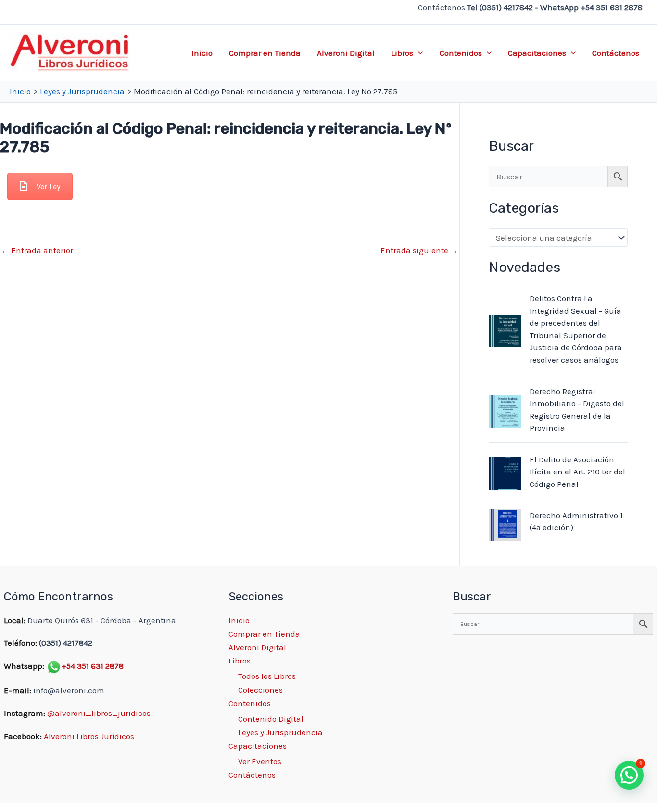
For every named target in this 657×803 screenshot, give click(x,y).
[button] (418, 53)
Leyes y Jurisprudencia (280, 732)
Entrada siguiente (419, 250)
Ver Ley (48, 186)
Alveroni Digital (346, 53)
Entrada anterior (37, 250)
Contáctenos (615, 53)
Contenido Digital (270, 719)
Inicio (202, 53)
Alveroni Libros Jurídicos (89, 736)
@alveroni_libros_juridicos (99, 713)
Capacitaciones (537, 53)
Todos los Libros (267, 676)
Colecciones (260, 690)
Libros (402, 53)
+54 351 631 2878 (93, 666)
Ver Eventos (259, 761)
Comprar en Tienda (265, 53)
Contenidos (461, 53)
